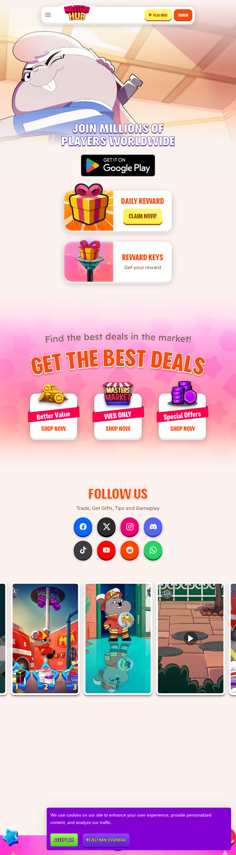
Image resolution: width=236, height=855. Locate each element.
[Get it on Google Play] (118, 165)
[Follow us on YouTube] (106, 550)
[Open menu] (48, 14)
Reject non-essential (106, 839)
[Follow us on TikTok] (83, 550)
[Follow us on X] (106, 526)
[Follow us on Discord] (153, 526)
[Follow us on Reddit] (129, 550)
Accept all (64, 839)
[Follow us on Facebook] (83, 526)
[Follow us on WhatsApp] (153, 550)
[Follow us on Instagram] (129, 526)
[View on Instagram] (45, 638)
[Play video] (190, 638)
